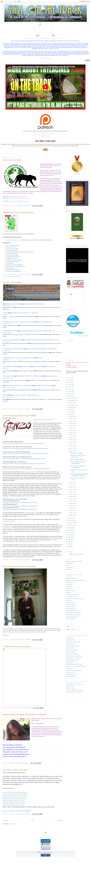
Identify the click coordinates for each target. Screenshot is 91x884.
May (70, 414)
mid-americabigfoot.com (8, 378)
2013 (69, 528)
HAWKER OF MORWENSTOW (13, 271)
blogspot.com (5, 368)
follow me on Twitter (83, 336)
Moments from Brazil (71, 676)
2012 (69, 530)
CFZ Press (68, 592)
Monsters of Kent (70, 648)
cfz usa (9, 276)
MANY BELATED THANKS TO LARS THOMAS (19, 566)
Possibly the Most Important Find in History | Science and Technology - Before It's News (30, 349)
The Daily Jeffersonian (7, 332)
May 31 (73, 416)
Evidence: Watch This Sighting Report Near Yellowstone (23, 304)
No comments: (27, 205)
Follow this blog (45, 855)
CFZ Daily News (70, 582)
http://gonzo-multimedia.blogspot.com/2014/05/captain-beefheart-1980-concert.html (24, 458)
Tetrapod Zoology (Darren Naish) (74, 656)
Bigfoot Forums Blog (71, 578)
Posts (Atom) (12, 824)
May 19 (73, 444)
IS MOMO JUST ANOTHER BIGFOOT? (15, 266)
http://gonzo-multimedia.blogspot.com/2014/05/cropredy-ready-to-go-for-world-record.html (25, 453)
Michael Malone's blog (71, 674)
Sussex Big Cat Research (72, 654)
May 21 (73, 439)
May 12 (73, 489)
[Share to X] (39, 206)
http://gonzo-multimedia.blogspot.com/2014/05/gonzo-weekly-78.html (20, 502)
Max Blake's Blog (70, 606)
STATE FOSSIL (10, 263)
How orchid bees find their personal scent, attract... (15, 797)
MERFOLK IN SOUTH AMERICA (14, 265)
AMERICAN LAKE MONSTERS (14, 260)
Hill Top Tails (69, 600)
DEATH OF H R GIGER (12, 253)
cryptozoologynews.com (8, 397)
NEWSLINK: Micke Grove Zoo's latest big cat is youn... (16, 198)
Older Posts (59, 820)
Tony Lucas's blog (70, 672)
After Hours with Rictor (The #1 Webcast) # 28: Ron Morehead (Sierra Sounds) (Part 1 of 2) (31, 340)
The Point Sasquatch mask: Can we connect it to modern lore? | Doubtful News (27, 322)
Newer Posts (5, 820)
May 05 (73, 506)
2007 (69, 541)
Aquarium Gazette (70, 688)
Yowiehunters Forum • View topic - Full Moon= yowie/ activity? (23, 358)
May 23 (73, 435)
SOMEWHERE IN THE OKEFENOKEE (15, 252)
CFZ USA (68, 588)
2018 (69, 387)
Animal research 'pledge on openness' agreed (13, 805)
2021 (69, 380)
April (70, 518)
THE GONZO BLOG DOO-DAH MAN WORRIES (19, 416)
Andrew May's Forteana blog (73, 642)
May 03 (73, 510)
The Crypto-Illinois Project (72, 610)
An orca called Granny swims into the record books (15, 795)
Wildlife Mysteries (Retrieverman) (74, 664)
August (71, 407)
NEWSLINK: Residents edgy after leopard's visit (14, 196)
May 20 (73, 442)
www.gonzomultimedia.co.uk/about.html (43, 419)
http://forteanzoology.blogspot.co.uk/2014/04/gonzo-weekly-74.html (20, 509)
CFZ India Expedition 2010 (72, 594)
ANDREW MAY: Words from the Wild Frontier (18, 212)
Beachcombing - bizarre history (73, 658)
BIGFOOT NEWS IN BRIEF (12, 282)
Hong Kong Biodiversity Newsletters (75, 692)
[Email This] (35, 206)
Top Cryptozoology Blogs (72, 321)
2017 (69, 389)
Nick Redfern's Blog (71, 608)
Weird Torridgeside (70, 618)
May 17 (73, 449)
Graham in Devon (70, 644)
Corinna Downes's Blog (71, 596)
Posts (69, 626)
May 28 (73, 423)
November (72, 400)
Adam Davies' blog (70, 686)
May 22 (73, 437)
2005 (69, 546)
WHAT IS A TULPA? (11, 247)
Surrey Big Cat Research (72, 660)
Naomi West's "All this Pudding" (73, 670)
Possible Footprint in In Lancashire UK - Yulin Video (20, 313)
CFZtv (67, 565)
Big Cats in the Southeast (72, 650)
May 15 (73, 482)
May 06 (73, 503)
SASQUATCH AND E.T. (12, 258)
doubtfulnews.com (6, 323)
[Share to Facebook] (40, 206)
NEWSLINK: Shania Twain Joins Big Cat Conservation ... (16, 201)
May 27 (73, 425)
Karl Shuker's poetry (71, 604)
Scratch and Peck (70, 638)
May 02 (73, 512)
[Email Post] (32, 205)
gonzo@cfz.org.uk (7, 528)
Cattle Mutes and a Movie (12, 240)
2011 (69, 532)
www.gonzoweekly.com (31, 472)
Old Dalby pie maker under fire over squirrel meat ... (15, 798)
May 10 (73, 494)
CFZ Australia (69, 567)
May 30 (73, 418)
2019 (69, 384)
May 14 (73, 485)
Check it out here (45, 136)
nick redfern (16, 276)
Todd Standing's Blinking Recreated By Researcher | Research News (29, 366)
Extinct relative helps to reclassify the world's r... (14, 803)
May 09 (73, 496)
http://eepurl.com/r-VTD (9, 521)
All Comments (71, 629)
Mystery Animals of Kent (72, 646)
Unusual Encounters (71, 640)
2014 (69, 396)
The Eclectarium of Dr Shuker (73, 614)
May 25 (73, 430)
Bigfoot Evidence (6, 305)
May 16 (73, 451)
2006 (69, 544)
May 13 (73, 487)
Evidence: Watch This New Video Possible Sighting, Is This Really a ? (29, 385)
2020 (69, 382)
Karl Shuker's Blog (70, 602)
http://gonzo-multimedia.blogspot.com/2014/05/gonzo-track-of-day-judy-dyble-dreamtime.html (26, 468)
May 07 (73, 501)
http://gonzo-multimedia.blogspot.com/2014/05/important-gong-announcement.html (24, 443)
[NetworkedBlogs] (45, 852)
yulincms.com (6, 314)
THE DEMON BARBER (12, 250)
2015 (69, 394)
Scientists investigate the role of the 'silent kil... (14, 800)
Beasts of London (70, 652)
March (71, 520)
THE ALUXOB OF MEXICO (13, 245)
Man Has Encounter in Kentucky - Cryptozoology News (21, 395)
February (71, 522)
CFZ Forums (69, 569)
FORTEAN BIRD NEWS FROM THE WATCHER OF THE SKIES (25, 714)
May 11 (73, 492)
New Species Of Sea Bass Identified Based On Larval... (16, 792)
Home (32, 820)
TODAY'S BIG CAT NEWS (12, 160)
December (71, 398)
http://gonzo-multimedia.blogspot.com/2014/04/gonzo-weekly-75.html (20, 506)
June (70, 412)
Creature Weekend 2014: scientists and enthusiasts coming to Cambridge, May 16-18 (29, 331)
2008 (69, 539)
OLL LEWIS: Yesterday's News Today (15, 770)
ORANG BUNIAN (10, 268)
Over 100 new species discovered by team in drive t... (15, 794)
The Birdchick (69, 668)
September (72, 405)
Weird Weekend (70, 563)
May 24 (73, 432)
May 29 (73, 421)
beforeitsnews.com (7, 350)
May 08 (73, 499)
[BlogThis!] (37, 206)
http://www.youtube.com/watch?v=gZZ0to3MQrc (17, 811)
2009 (69, 537)
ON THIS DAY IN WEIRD (12, 248)
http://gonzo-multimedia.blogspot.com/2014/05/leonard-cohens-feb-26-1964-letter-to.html (25, 448)
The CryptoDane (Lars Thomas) (73, 612)
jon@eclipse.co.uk (7, 526)
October (71, 403)
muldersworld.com (7, 341)
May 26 (73, 428)
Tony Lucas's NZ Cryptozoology (74, 690)
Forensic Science (73, 317)
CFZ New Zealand (70, 590)
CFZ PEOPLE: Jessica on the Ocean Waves (17, 646)
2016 (69, 391)
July (70, 409)
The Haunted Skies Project (72, 617)
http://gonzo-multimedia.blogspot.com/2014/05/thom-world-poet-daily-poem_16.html (24, 463)
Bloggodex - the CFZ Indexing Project (75, 580)
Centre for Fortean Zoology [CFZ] (74, 561)
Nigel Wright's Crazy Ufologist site (74, 684)
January (71, 525)
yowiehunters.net (6, 359)
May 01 (73, 515)
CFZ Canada (69, 586)
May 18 (73, 446)
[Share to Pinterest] (42, 206)
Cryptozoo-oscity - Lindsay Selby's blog (75, 666)
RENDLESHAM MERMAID (13, 256)
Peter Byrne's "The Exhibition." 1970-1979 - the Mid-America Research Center (30, 376)
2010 (69, 534)
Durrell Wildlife (70, 662)
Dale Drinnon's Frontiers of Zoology (74, 598)
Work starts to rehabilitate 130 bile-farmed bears (14, 802)
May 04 (73, 508)
